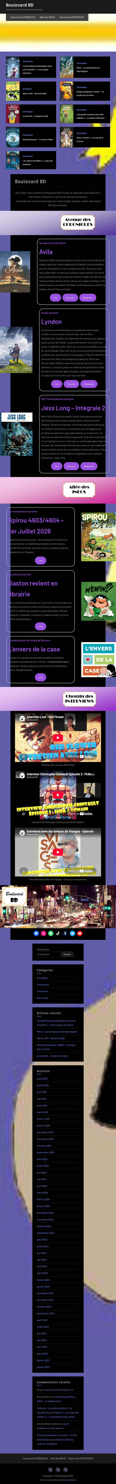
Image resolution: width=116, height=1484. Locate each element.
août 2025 (42, 1159)
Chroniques (28, 61)
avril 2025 (42, 1185)
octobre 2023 (44, 1306)
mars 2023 (42, 1353)
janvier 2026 (43, 1125)
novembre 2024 (45, 1219)
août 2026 (42, 1078)
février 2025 (43, 1199)
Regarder (88, 297)
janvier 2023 (43, 1366)
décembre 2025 (45, 1132)
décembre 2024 (45, 1212)
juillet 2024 (43, 1246)
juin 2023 (42, 1333)
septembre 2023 (45, 1313)
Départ (67, 954)
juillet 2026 (43, 1085)
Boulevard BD (19, 5)
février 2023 (43, 1360)
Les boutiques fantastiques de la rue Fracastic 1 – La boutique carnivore (37, 69)
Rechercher (43, 949)
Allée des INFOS (47, 17)
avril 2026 (42, 1105)
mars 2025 (42, 1192)
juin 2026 (42, 1091)
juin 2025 (42, 1172)
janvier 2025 (43, 1206)
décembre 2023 (45, 1293)
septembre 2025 (45, 1152)
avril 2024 (42, 1266)
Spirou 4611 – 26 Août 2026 (34, 93)
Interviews (42, 991)
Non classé (42, 997)
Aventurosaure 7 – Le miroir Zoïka (38, 139)
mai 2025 (41, 1179)
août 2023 (42, 1320)
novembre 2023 (45, 1299)
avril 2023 (42, 1346)
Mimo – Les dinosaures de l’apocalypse (57, 1031)
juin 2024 (42, 1252)
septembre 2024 (46, 1232)
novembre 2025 (45, 1139)
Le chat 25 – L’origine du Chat (35, 116)
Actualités (27, 88)
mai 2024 (42, 1259)
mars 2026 (42, 1112)
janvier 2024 (43, 1286)
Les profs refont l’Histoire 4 (58, 1389)
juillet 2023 (43, 1326)
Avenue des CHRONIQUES (22, 17)
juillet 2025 (43, 1165)
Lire (55, 297)
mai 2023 (41, 1340)
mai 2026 (41, 1098)
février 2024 (43, 1279)
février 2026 (43, 1118)
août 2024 (42, 1239)
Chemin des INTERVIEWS (71, 17)
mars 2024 (42, 1273)
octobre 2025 (44, 1145)
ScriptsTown (71, 1480)
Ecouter (70, 297)
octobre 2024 (44, 1226)
